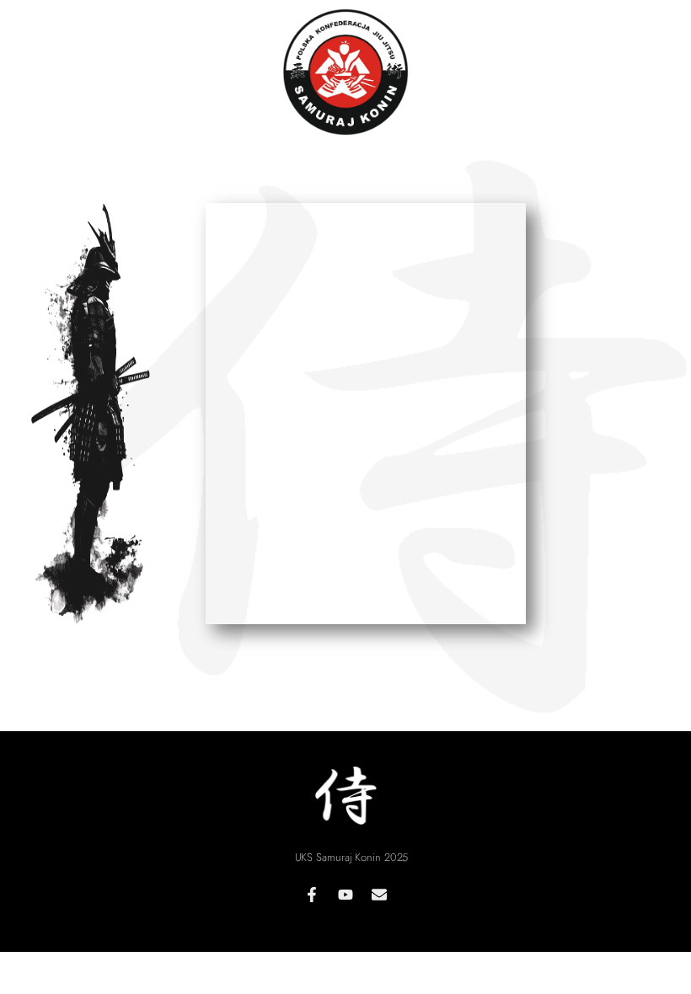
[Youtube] (345, 894)
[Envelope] (379, 894)
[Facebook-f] (312, 894)
